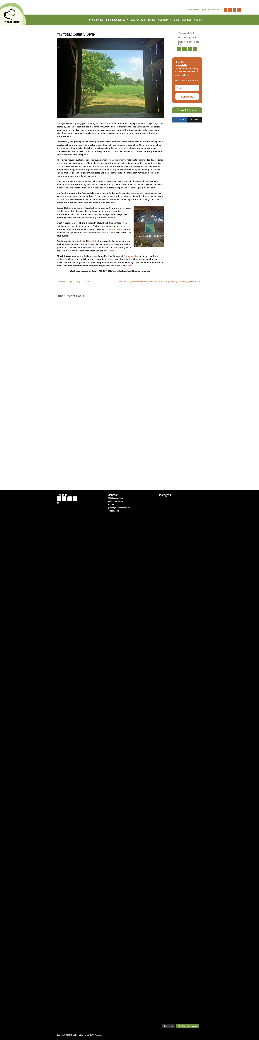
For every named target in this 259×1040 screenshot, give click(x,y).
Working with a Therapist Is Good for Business (82, 456)
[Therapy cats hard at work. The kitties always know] (197, 526)
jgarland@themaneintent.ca (211, 9)
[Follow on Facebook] (225, 10)
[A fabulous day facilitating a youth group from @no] (197, 805)
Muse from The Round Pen (188, 43)
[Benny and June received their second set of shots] (175, 540)
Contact (198, 19)
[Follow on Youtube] (234, 10)
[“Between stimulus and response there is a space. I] (186, 627)
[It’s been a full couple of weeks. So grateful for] (164, 543)
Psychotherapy (95, 19)
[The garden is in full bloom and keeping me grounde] (186, 781)
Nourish (91, 241)
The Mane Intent (131, 256)
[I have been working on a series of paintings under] (175, 889)
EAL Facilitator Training (143, 19)
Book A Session (187, 110)
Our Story (163, 19)
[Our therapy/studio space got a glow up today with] (164, 829)
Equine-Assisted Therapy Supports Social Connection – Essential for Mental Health (101, 425)
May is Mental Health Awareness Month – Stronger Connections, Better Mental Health (102, 394)
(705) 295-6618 (193, 9)
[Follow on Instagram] (239, 10)
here (112, 251)
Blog (176, 19)
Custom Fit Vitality (113, 229)
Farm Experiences (115, 19)
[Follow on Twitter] (230, 10)
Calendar (186, 19)
